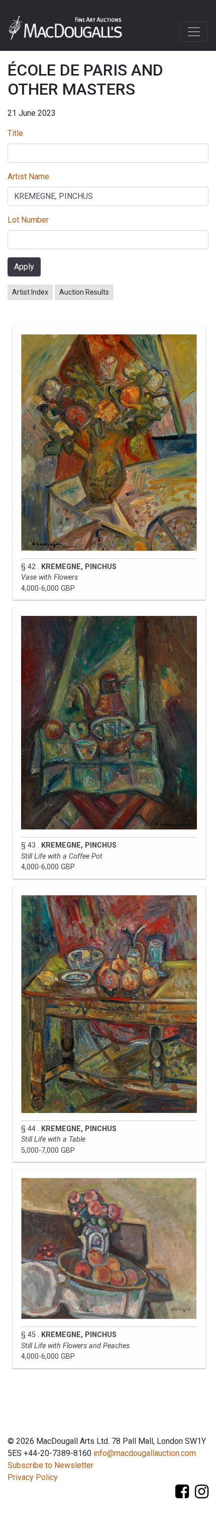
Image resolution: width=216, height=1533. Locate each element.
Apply (24, 266)
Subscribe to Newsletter (50, 1465)
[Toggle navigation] (194, 32)
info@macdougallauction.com (144, 1453)
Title (15, 133)
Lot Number (28, 220)
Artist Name (28, 176)
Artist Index (30, 292)
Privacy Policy (33, 1477)
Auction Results (84, 292)
